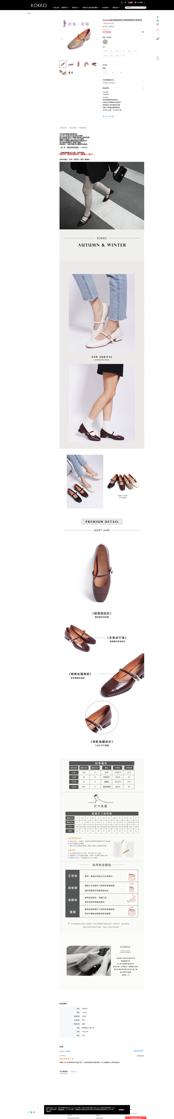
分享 (106, 116)
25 (111, 55)
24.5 (105, 55)
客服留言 (98, 1115)
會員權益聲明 (99, 1118)
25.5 (117, 55)
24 (135, 51)
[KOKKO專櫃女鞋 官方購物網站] (39, 5)
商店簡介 (69, 1115)
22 (111, 51)
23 (123, 51)
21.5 (105, 51)
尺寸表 (105, 65)
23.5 (129, 51)
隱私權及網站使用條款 (73, 1118)
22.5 (117, 51)
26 (123, 55)
